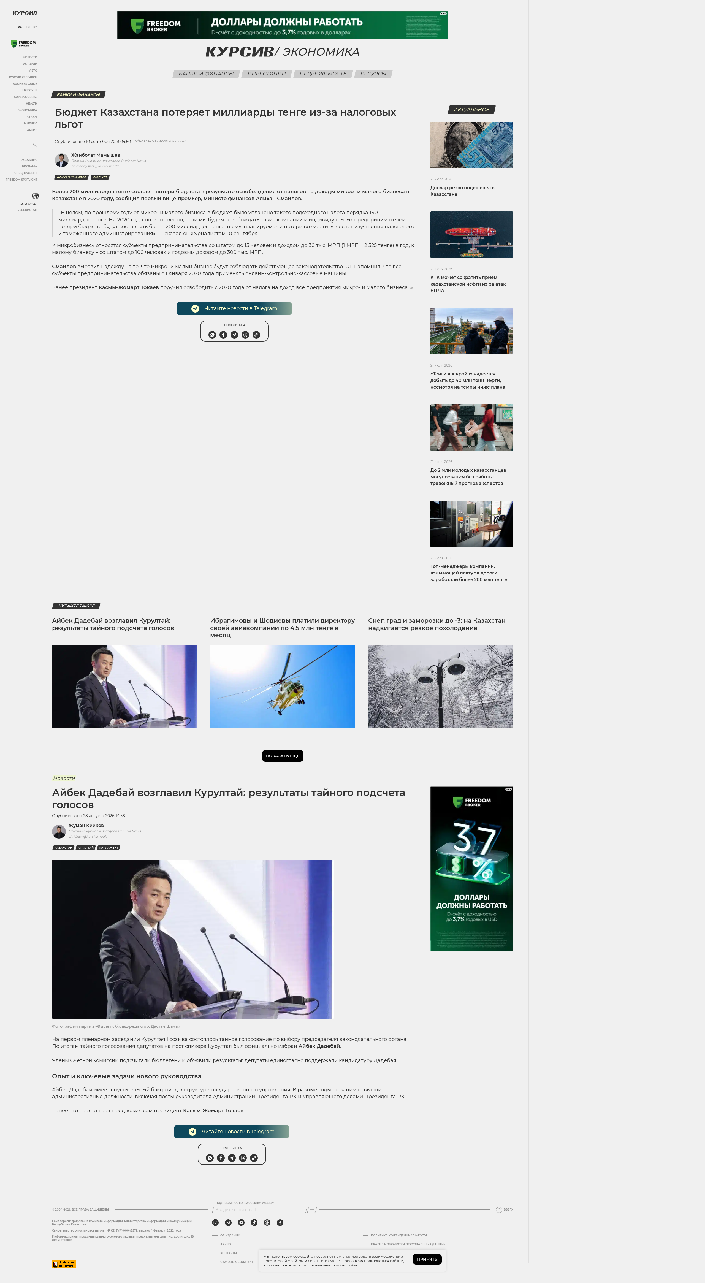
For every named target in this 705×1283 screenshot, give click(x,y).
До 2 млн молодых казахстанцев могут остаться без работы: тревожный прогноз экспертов (468, 477)
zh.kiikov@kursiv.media (88, 836)
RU (20, 27)
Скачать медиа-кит (236, 1262)
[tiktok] (254, 1222)
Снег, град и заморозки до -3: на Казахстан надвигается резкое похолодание (437, 624)
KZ (35, 27)
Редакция (29, 160)
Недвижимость (323, 74)
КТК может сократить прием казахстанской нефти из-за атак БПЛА (468, 284)
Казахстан (28, 204)
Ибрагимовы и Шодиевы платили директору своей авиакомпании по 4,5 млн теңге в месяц (282, 628)
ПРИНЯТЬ (427, 1259)
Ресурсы (373, 74)
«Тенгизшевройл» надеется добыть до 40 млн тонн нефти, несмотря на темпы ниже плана (467, 380)
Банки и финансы (206, 74)
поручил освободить (186, 287)
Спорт (32, 117)
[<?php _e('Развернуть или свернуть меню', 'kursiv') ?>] (35, 196)
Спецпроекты (25, 173)
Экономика (27, 110)
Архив (32, 130)
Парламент (108, 848)
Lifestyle (29, 90)
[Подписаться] (312, 1210)
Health (31, 103)
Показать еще (282, 755)
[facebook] (280, 1222)
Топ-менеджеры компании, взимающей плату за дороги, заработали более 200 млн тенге (468, 573)
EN (28, 27)
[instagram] (215, 1222)
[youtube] (241, 1222)
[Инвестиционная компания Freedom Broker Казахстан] (23, 44)
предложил (127, 1111)
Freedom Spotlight (21, 179)
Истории (30, 64)
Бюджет (100, 177)
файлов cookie (344, 1265)
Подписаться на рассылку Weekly (245, 1203)
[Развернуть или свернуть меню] (35, 145)
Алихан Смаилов (71, 177)
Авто (33, 70)
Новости (30, 57)
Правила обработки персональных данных (408, 1244)
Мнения (30, 123)
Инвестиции (267, 74)
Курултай (86, 848)
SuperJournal (25, 97)
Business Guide (25, 84)
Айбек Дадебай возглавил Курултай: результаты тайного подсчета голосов (113, 624)
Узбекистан (27, 210)
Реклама (29, 166)
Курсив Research (23, 77)
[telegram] (228, 1222)
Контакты (228, 1253)
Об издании (230, 1235)
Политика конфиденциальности (399, 1235)
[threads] (267, 1222)
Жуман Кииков (86, 825)
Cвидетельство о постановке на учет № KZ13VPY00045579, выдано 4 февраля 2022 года (116, 1230)
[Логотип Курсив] (24, 13)
